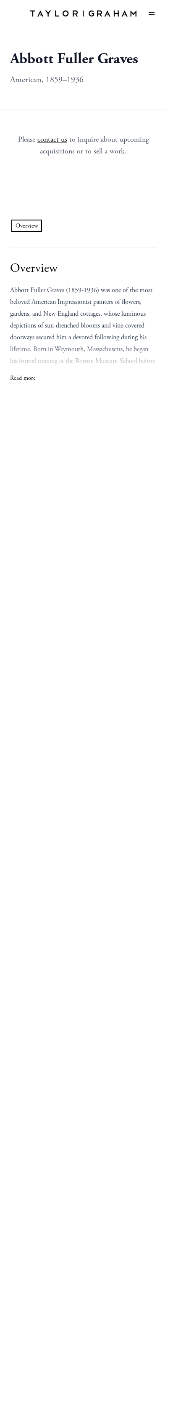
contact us (52, 139)
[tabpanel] (83, 322)
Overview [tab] (27, 226)
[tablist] (26, 226)
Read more (23, 378)
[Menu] (152, 13)
